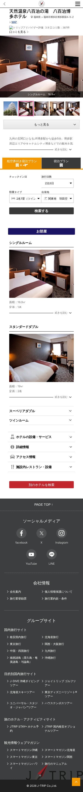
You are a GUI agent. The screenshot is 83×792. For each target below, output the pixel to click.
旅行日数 (47, 176)
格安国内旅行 (18, 637)
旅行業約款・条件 (56, 598)
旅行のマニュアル (56, 763)
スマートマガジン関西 (58, 757)
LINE (52, 563)
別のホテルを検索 (41, 485)
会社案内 (15, 591)
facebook (21, 542)
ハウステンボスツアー (58, 703)
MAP (14, 22)
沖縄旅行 (50, 657)
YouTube (31, 563)
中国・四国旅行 (19, 651)
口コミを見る (17, 31)
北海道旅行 (52, 637)
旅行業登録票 (18, 598)
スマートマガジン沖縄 (24, 750)
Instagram (61, 542)
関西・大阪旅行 (54, 644)
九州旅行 (50, 651)
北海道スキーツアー (22, 692)
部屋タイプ (15, 192)
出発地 (45, 192)
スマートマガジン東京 (24, 757)
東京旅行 (15, 644)
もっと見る (41, 124)
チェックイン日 (18, 176)
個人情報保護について (58, 591)
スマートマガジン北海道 (60, 750)
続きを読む (61, 149)
